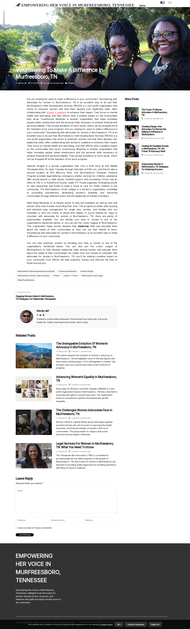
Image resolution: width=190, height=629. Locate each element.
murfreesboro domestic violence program (34, 276)
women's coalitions (56, 112)
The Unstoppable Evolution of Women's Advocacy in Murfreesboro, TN (82, 345)
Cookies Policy (106, 624)
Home (142, 5)
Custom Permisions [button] (136, 624)
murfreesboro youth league (93, 276)
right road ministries (26, 280)
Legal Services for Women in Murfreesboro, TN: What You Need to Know (84, 445)
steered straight (87, 271)
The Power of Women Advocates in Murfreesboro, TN (154, 112)
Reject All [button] (155, 624)
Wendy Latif (22, 83)
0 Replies (71, 83)
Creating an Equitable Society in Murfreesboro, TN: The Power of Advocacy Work (155, 149)
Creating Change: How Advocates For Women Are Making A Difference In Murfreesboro (154, 130)
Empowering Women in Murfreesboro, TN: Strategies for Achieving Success (155, 167)
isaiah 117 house (71, 276)
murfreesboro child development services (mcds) (37, 271)
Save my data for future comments (35, 528)
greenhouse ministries (68, 271)
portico (57, 276)
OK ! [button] (119, 624)
